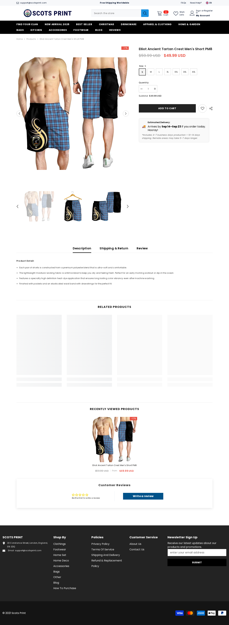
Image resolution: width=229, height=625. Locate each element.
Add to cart (167, 108)
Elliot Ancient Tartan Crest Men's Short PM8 (114, 465)
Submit (197, 562)
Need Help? (196, 2)
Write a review (143, 496)
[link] (39, 379)
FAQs (183, 2)
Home (19, 39)
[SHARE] (210, 108)
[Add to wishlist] (202, 108)
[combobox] (116, 13)
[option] (72, 113)
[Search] (120, 13)
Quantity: (144, 82)
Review (142, 248)
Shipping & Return (114, 248)
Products (31, 39)
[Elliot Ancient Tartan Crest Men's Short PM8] (114, 439)
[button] (19, 114)
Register (208, 11)
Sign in (198, 12)
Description (82, 248)
